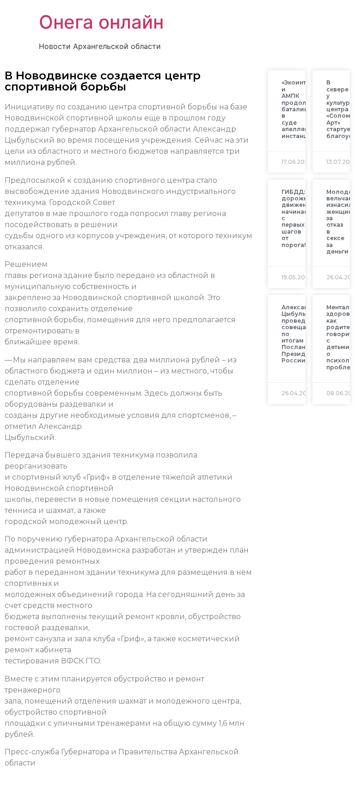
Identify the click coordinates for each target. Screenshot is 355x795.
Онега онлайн (101, 22)
